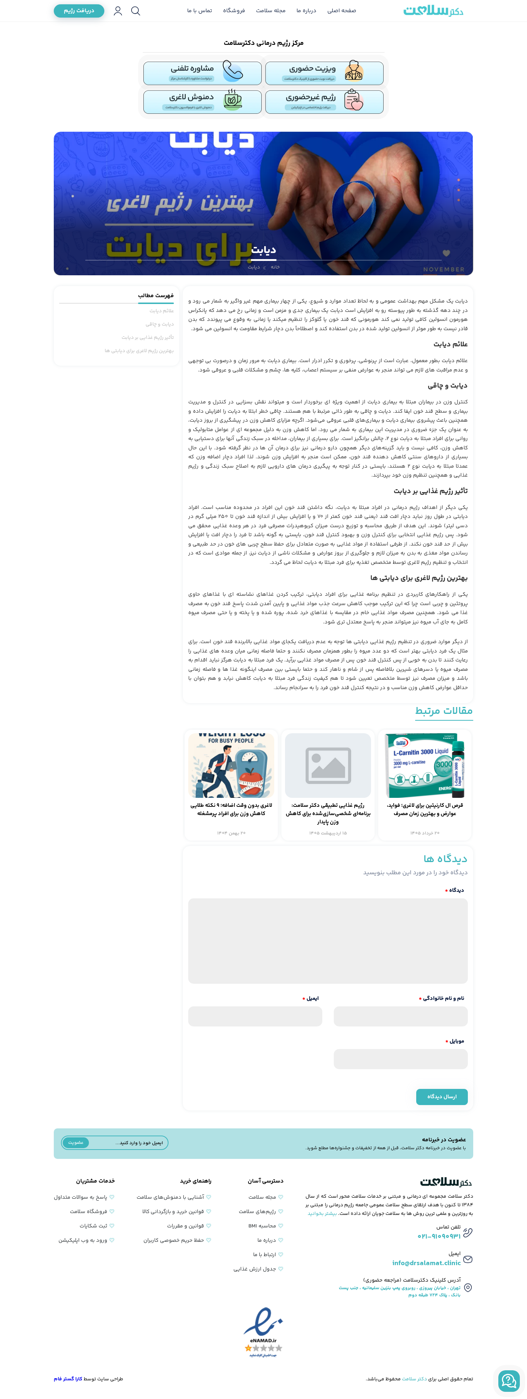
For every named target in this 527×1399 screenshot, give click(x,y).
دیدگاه (454, 890)
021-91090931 (439, 1237)
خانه (275, 267)
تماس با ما (199, 10)
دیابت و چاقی (160, 324)
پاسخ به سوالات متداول (80, 1197)
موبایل (454, 1041)
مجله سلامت (271, 10)
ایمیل (310, 999)
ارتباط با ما (264, 1255)
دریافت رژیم (79, 10)
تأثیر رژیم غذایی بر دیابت (148, 338)
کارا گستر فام (68, 1379)
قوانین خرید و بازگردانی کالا (173, 1212)
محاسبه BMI (262, 1226)
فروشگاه (234, 10)
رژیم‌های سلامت (257, 1212)
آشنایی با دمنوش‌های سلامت (170, 1197)
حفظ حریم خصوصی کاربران (173, 1240)
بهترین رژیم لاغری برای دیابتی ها (139, 351)
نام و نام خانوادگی (441, 999)
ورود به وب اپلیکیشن (82, 1240)
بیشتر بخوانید (322, 1214)
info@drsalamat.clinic (426, 1263)
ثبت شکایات (93, 1226)
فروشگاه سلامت (88, 1212)
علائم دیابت (161, 311)
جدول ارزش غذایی (254, 1269)
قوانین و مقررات (185, 1226)
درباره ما (306, 10)
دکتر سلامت (414, 1379)
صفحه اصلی (341, 10)
